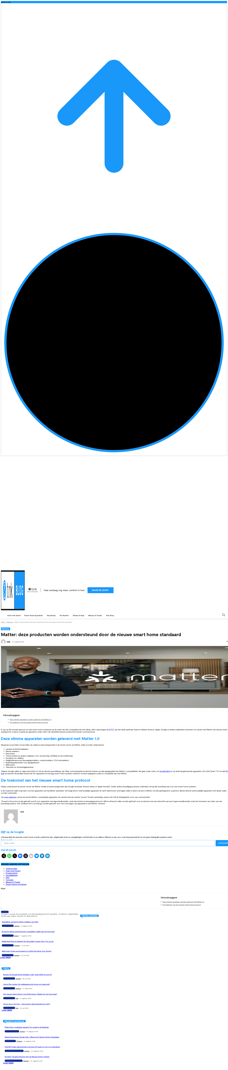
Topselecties (10, 1041)
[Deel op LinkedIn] (42, 856)
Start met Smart (13, 871)
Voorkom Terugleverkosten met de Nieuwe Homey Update (27, 1057)
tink (8, 642)
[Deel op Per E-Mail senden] (31, 856)
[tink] (3, 641)
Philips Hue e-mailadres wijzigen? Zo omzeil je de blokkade (27, 1027)
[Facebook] (215, 567)
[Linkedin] (222, 567)
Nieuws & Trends (13, 882)
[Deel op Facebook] (20, 856)
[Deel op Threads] (25, 856)
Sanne (16, 936)
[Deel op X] (14, 856)
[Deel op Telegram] (47, 856)
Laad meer (5, 957)
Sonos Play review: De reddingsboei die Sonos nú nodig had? (26, 984)
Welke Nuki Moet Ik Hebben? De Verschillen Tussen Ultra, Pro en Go (28, 941)
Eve (52, 773)
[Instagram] (219, 567)
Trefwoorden (11, 868)
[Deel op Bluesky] (36, 856)
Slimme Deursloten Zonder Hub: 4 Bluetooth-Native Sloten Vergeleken (32, 1037)
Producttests (12, 873)
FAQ (7, 877)
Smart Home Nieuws (14, 1061)
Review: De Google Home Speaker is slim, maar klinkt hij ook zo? (27, 974)
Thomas (17, 945)
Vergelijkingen (12, 875)
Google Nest (164, 771)
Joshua (16, 926)
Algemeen (9, 622)
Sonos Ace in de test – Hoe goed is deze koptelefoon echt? (26, 1004)
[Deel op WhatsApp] (9, 856)
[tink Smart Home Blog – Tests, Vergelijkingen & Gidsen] (13, 590)
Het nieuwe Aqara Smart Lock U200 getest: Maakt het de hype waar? (30, 994)
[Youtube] (225, 567)
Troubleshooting (12, 1031)
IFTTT (111, 729)
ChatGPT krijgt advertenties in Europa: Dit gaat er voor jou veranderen (32, 1047)
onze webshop (10, 797)
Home (3, 622)
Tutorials (9, 880)
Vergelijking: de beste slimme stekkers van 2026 (20, 922)
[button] (223, 614)
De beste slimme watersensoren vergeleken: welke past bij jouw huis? (28, 932)
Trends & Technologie (14, 1051)
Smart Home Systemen (16, 884)
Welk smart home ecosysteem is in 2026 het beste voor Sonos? (26, 951)
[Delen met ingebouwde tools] (4, 856)
